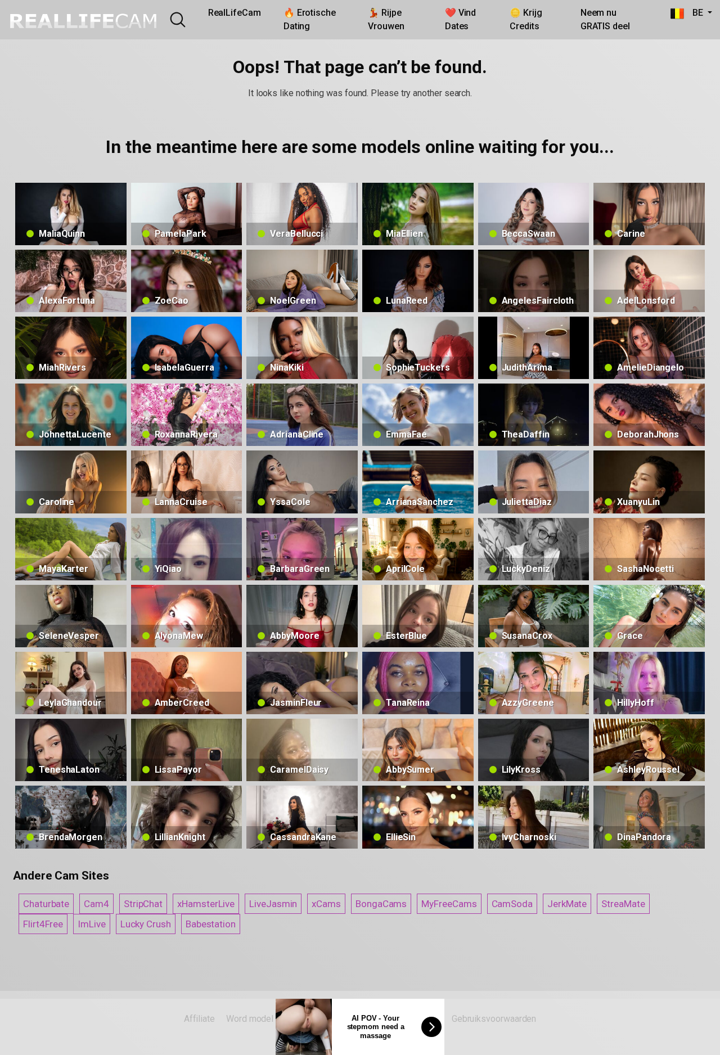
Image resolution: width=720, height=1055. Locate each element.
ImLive (92, 924)
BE (694, 12)
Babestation (211, 924)
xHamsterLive (206, 903)
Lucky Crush (145, 924)
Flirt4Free (43, 924)
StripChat (143, 903)
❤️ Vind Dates (460, 19)
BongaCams (381, 903)
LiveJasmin (273, 903)
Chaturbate (46, 903)
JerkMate (567, 903)
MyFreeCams (448, 903)
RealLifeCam (234, 12)
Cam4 (96, 903)
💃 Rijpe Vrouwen (386, 19)
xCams (326, 903)
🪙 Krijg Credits (526, 19)
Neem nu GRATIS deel (605, 19)
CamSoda (512, 903)
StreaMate (623, 903)
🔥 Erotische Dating (310, 19)
